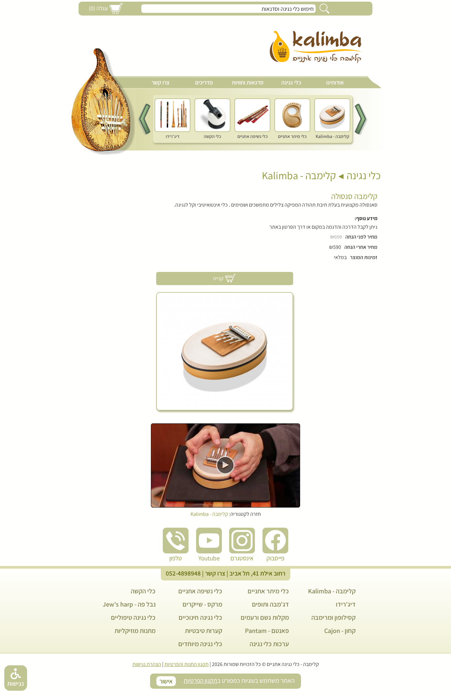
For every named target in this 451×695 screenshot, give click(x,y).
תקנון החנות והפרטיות (186, 664)
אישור (166, 681)
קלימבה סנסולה (354, 196)
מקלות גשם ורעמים (265, 617)
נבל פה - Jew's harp (129, 604)
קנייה (218, 278)
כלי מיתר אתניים (268, 591)
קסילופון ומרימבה (333, 617)
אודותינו (335, 82)
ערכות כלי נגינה (269, 644)
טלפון (175, 558)
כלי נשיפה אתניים (200, 591)
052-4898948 (183, 573)
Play (225, 465)
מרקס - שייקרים (202, 604)
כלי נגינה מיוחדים (200, 644)
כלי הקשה (143, 591)
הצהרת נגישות (146, 664)
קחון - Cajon (340, 630)
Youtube (209, 558)
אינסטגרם (242, 558)
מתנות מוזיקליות (135, 630)
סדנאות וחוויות (247, 82)
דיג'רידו (346, 604)
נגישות (15, 683)
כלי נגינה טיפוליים (133, 617)
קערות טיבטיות (203, 630)
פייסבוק (275, 558)
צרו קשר (160, 82)
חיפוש (324, 8)
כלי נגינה (291, 82)
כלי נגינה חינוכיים (200, 617)
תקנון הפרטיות (200, 680)
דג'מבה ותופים (270, 604)
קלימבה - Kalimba (299, 175)
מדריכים (204, 82)
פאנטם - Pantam (267, 630)
